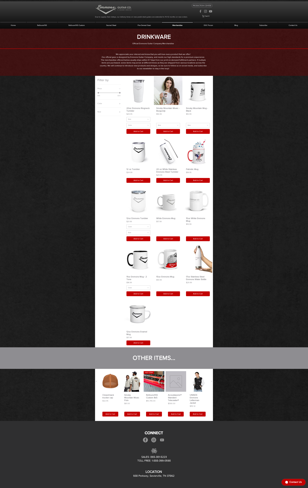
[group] (154, 395)
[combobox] (138, 119)
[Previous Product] (96, 381)
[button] (207, 16)
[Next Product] (211, 381)
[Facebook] (200, 11)
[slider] (98, 92)
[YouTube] (210, 11)
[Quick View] (110, 381)
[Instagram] (205, 11)
